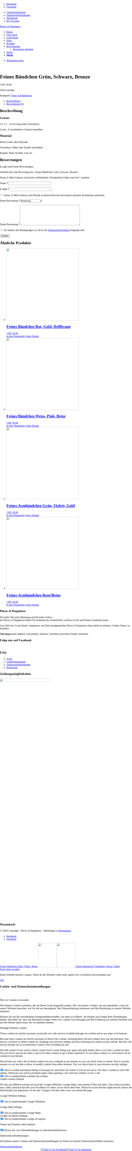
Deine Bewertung (10, 200)
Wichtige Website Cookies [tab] (13, 1028)
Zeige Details (32, 336)
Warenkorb (12, 18)
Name (4, 183)
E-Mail (4, 189)
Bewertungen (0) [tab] (15, 104)
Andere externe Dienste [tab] (12, 1079)
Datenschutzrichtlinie (59, 230)
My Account (12, 21)
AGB (9, 658)
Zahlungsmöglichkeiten (18, 15)
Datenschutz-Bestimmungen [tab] (14, 1135)
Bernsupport (64, 930)
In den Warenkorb (15, 336)
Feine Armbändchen (21, 95)
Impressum (12, 667)
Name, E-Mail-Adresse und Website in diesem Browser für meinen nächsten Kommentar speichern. (54, 195)
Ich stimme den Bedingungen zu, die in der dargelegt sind (44, 230)
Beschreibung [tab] (13, 101)
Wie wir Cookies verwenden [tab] (14, 1000)
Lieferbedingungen (16, 12)
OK (2, 980)
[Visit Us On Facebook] (53, 1149)
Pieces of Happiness (10, 26)
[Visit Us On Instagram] (78, 1149)
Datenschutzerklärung (11, 1146)
